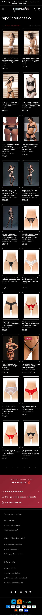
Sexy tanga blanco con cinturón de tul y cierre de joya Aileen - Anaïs (30, 60)
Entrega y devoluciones (13, 554)
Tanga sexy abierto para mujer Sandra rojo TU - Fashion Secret (30, 323)
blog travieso (9, 520)
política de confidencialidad (15, 578)
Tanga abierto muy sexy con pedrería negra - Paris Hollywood (31, 365)
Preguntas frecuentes (13, 544)
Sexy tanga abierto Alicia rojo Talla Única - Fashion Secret (31, 408)
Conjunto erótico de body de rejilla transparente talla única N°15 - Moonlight (30, 192)
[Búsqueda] (34, 9)
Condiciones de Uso (12, 573)
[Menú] (2, 9)
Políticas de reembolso (13, 583)
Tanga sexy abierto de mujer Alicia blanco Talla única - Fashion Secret (30, 280)
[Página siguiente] (35, 467)
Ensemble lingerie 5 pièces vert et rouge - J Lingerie (10, 365)
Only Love (17, 614)
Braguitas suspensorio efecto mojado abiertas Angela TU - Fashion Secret (11, 280)
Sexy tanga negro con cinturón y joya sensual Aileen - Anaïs (10, 104)
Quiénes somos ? (11, 530)
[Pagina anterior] (6, 467)
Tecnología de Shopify (26, 614)
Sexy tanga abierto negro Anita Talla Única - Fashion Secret (11, 323)
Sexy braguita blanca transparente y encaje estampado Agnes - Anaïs (10, 61)
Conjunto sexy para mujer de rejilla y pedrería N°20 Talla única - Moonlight (9, 192)
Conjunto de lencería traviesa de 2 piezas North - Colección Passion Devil (30, 147)
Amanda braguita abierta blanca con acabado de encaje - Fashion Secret (10, 409)
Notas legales (9, 568)
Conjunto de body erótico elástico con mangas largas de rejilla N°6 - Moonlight (10, 236)
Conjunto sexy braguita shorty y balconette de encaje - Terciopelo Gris (31, 104)
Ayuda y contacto (11, 549)
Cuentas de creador (12, 525)
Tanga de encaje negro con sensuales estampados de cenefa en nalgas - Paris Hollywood (10, 148)
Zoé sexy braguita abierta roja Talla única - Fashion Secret (11, 451)
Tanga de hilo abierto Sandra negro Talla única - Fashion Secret (30, 451)
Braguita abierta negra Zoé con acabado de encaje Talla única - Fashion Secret (30, 236)
